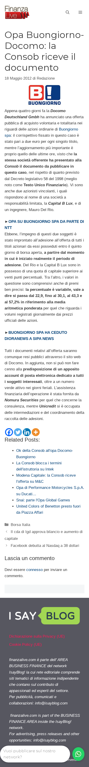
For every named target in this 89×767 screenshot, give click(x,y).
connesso (34, 570)
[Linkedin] (27, 432)
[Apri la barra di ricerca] (67, 12)
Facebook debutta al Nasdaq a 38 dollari (45, 545)
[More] (36, 432)
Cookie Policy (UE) (25, 644)
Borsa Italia (20, 525)
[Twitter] (18, 432)
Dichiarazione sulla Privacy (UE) (37, 636)
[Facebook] (9, 432)
